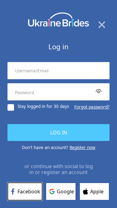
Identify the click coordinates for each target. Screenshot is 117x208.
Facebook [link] (28, 191)
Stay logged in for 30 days (43, 106)
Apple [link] (97, 191)
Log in (58, 132)
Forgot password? (92, 107)
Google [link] (65, 191)
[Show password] (98, 91)
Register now (82, 147)
